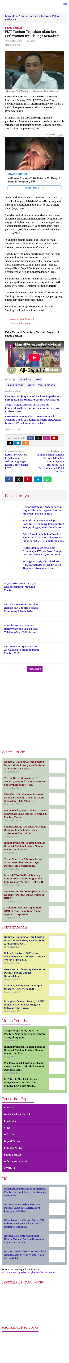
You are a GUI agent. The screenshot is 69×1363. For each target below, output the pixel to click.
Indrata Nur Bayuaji (15, 1161)
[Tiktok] (10, 443)
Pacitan (8, 1107)
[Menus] (65, 4)
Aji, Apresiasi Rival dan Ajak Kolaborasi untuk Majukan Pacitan (20, 587)
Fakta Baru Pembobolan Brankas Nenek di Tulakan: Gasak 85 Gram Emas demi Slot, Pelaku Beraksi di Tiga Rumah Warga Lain (33, 420)
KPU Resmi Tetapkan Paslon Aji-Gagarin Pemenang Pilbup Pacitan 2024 (21, 650)
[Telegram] (17, 443)
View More (34, 668)
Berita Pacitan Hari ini (17, 1114)
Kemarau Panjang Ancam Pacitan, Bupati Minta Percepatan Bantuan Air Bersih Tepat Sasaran (43, 510)
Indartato (9, 1134)
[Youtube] (54, 438)
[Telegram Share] (38, 479)
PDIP (38, 379)
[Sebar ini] (9, 479)
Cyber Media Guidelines (42, 1272)
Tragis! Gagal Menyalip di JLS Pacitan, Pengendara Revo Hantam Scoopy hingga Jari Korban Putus (32, 408)
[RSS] (25, 443)
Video (31, 385)
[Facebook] (30, 438)
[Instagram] (46, 438)
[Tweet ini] (19, 479)
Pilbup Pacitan (13, 27)
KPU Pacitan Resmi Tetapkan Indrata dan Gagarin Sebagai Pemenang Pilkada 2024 (21, 608)
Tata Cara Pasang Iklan (14, 1272)
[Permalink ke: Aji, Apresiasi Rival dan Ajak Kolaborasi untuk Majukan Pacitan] (54, 588)
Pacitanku (10, 1121)
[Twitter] (38, 438)
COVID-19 (9, 1168)
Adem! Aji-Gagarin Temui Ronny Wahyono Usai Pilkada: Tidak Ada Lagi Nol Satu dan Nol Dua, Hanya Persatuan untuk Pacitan (21, 632)
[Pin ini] (28, 479)
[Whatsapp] (47, 479)
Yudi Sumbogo (46, 385)
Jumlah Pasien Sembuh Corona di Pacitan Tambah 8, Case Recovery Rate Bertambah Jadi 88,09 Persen (50, 461)
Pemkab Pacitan (13, 1148)
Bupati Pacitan (12, 1141)
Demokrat (25, 379)
